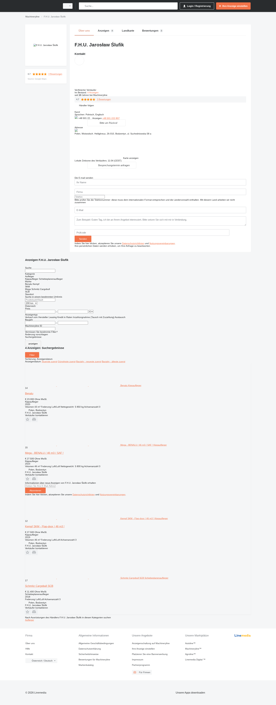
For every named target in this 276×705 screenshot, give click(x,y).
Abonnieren (35, 490)
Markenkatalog (86, 665)
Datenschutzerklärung (90, 648)
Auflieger (29, 620)
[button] (86, 105)
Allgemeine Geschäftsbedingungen (96, 643)
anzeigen (33, 343)
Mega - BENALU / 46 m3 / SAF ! (44, 452)
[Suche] (82, 6)
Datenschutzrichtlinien (133, 243)
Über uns (30, 643)
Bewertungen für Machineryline (94, 659)
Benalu (29, 393)
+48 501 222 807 (111, 118)
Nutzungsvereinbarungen (162, 243)
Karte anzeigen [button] (130, 158)
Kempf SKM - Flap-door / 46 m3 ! (45, 526)
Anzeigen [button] (97, 118)
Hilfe (27, 648)
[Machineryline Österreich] (42, 6)
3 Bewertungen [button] (55, 74)
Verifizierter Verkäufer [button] (86, 90)
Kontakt (29, 654)
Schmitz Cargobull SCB (39, 585)
